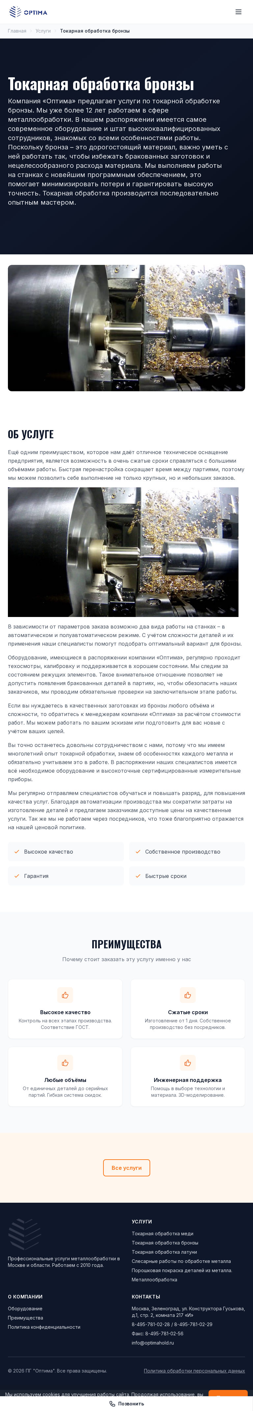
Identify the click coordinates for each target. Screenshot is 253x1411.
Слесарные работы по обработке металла (181, 1261)
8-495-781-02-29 (193, 1324)
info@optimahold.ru (153, 1343)
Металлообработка (154, 1279)
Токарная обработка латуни (164, 1252)
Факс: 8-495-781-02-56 (157, 1333)
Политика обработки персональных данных (194, 1370)
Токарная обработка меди (162, 1233)
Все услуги (127, 1168)
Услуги (43, 31)
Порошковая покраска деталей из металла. (182, 1270)
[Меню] (238, 11)
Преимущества (25, 1318)
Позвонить (131, 1403)
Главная (17, 31)
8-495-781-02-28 (151, 1324)
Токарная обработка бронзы (165, 1242)
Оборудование (25, 1308)
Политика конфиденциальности (44, 1327)
